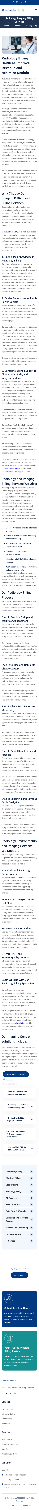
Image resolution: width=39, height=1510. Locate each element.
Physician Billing (13, 1178)
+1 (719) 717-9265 (11, 1480)
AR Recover (6, 1423)
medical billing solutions (11, 468)
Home (6, 26)
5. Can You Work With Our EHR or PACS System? (16, 1148)
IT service (10, 1241)
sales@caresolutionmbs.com (15, 1475)
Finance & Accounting (10, 1444)
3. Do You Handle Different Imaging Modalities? (16, 1119)
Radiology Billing (13, 1191)
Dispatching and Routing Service (17, 1219)
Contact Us (27, 1505)
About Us (5, 1470)
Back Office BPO (13, 1204)
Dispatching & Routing (10, 1454)
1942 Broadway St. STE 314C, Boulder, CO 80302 (20, 1485)
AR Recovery (11, 1198)
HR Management (13, 1234)
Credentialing (12, 1185)
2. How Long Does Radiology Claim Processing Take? (17, 1106)
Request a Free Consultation (16, 1074)
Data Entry (5, 1449)
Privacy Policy (15, 1505)
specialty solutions (18, 1023)
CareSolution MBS (19, 140)
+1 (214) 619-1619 (21, 1269)
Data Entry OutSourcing (16, 1211)
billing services (30, 585)
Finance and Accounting (17, 1228)
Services (17, 26)
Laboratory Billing (14, 1171)
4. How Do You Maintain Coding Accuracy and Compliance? (15, 1134)
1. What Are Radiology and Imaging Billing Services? (16, 1093)
